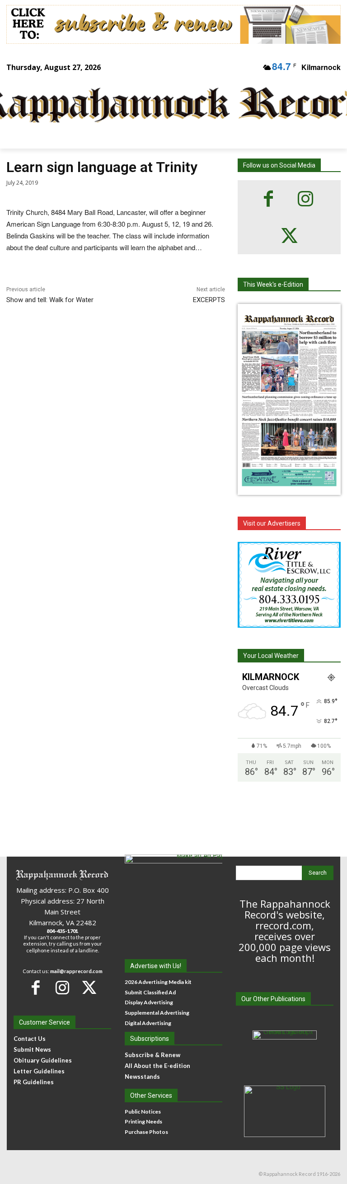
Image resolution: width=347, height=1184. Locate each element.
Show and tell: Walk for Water (50, 300)
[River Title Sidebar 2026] (289, 585)
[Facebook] (268, 198)
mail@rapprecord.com (76, 971)
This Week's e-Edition (273, 284)
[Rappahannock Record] (167, 106)
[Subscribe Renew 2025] (173, 24)
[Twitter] (289, 235)
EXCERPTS (209, 300)
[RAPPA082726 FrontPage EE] (289, 487)
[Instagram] (305, 198)
